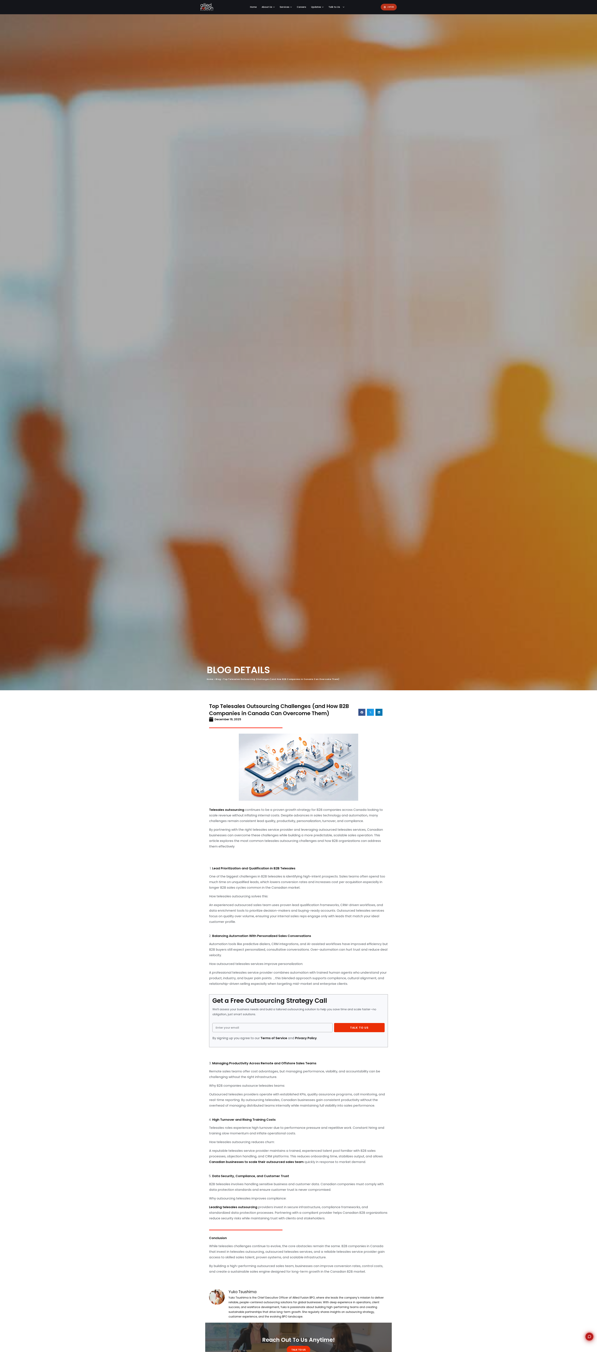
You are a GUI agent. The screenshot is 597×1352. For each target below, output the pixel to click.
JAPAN (390, 7)
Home (253, 7)
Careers (301, 7)
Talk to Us (334, 7)
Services (284, 7)
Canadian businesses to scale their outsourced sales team (256, 1162)
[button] (361, 712)
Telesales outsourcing (226, 810)
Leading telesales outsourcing (233, 1207)
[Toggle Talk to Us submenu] (344, 7)
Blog (218, 679)
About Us (267, 7)
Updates (316, 7)
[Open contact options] (589, 1337)
